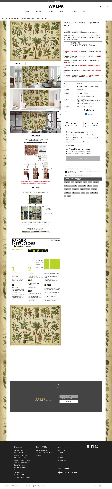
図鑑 (83, 192)
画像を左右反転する (72, 140)
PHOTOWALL (14, 18)
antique (66, 182)
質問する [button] (68, 402)
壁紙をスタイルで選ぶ (20, 455)
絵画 (69, 196)
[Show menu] (13, 11)
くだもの (73, 185)
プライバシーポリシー (20, 475)
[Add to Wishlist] (83, 163)
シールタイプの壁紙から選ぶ (22, 462)
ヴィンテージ (76, 192)
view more (64, 1)
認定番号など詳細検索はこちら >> (86, 103)
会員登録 (38, 455)
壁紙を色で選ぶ (18, 450)
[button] (103, 6)
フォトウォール (85, 189)
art (72, 182)
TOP (3, 18)
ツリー (95, 185)
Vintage (66, 185)
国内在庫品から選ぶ (20, 465)
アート (89, 185)
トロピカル (67, 189)
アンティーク (81, 185)
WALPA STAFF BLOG (42, 450)
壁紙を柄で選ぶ (18, 453)
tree (90, 182)
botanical (78, 182)
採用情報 (61, 458)
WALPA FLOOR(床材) (20, 467)
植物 (96, 192)
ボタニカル (67, 192)
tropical (96, 182)
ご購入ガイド (18, 472)
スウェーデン (90, 114)
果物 (92, 192)
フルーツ (93, 189)
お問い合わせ (62, 460)
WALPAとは (61, 450)
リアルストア (62, 455)
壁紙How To (17, 470)
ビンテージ (75, 189)
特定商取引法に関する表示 (22, 477)
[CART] (107, 6)
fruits (85, 182)
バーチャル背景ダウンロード (44, 453)
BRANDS (8, 18)
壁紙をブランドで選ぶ (20, 458)
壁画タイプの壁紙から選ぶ (22, 460)
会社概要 (61, 453)
